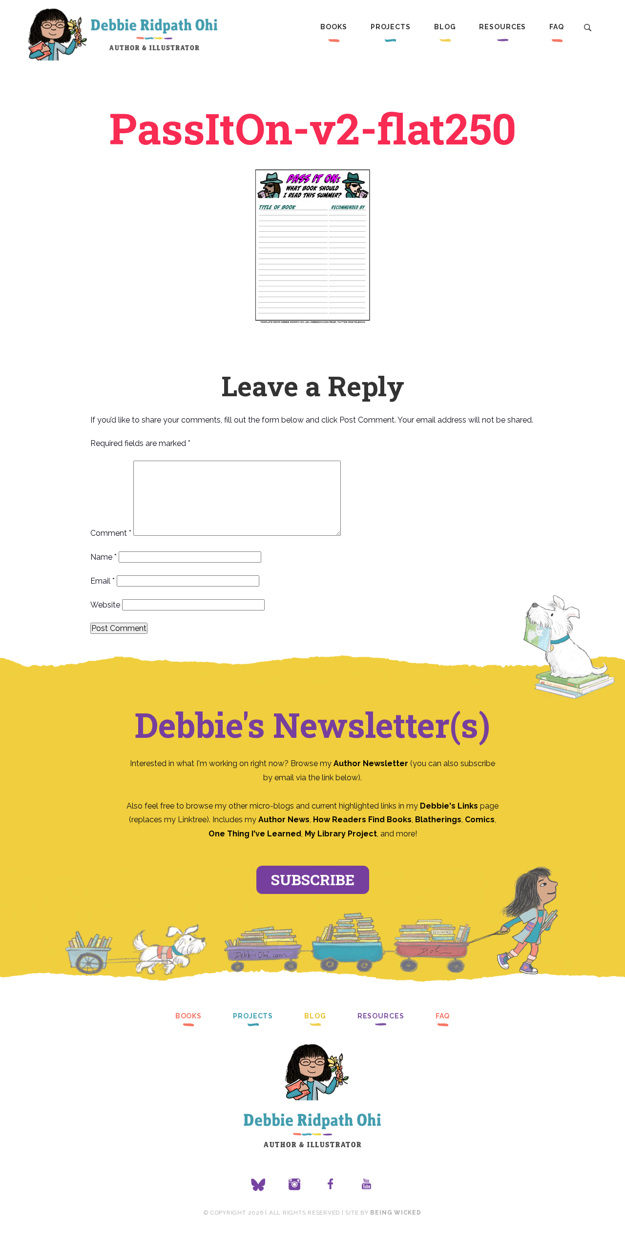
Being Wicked (395, 1212)
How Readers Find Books (362, 819)
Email (102, 581)
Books (333, 27)
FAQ (556, 27)
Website (105, 604)
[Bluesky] (258, 1184)
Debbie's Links (449, 806)
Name (103, 557)
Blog (445, 27)
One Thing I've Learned (254, 833)
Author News (284, 819)
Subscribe (312, 879)
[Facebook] (330, 1184)
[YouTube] (366, 1184)
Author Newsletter (371, 763)
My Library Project (341, 833)
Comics (480, 819)
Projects (391, 27)
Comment (110, 533)
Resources (502, 27)
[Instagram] (294, 1184)
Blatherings (438, 819)
